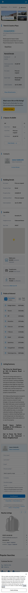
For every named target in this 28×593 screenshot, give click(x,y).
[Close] (26, 574)
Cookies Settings (14, 590)
